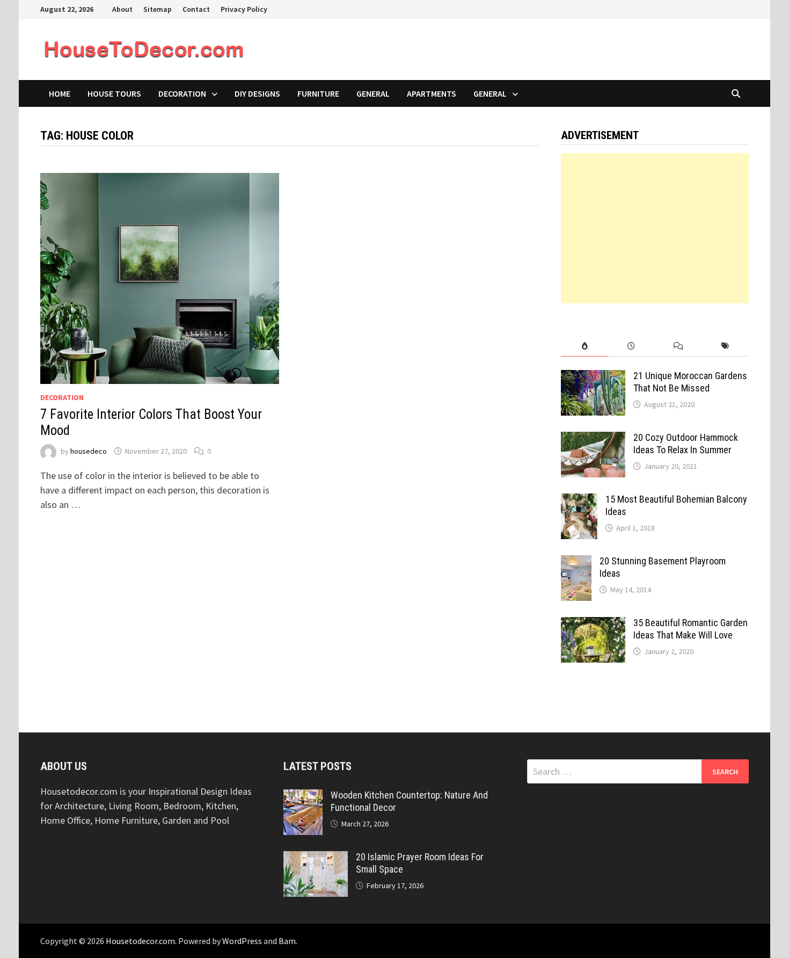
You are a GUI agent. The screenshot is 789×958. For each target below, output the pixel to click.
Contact (196, 9)
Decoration (182, 93)
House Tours (114, 93)
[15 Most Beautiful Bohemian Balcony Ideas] (579, 501)
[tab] (584, 346)
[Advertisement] (655, 228)
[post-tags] (725, 346)
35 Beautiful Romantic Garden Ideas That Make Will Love (690, 629)
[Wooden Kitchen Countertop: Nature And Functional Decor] (303, 796)
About (122, 9)
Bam (287, 940)
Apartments (431, 93)
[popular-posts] (584, 346)
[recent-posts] (631, 346)
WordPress (242, 940)
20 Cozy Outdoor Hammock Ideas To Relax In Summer (685, 443)
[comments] (678, 346)
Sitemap (157, 9)
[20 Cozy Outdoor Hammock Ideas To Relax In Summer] (593, 439)
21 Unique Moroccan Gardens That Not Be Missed (690, 382)
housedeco (88, 451)
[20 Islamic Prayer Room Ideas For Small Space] (315, 858)
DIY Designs (257, 93)
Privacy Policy (244, 9)
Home (59, 93)
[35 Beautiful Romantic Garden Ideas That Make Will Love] (593, 624)
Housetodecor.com (140, 940)
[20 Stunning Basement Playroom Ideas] (576, 562)
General (373, 93)
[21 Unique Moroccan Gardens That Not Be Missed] (593, 377)
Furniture (318, 93)
